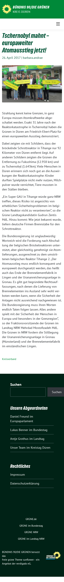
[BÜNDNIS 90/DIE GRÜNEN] (6, 9)
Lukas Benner (19, 430)
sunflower (28, 559)
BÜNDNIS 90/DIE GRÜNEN (31, 7)
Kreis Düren (21, 12)
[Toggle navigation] (58, 24)
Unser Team (18, 447)
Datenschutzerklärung (24, 483)
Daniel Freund (19, 416)
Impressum (17, 475)
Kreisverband (9, 359)
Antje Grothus (19, 439)
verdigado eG (23, 563)
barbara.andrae (33, 58)
